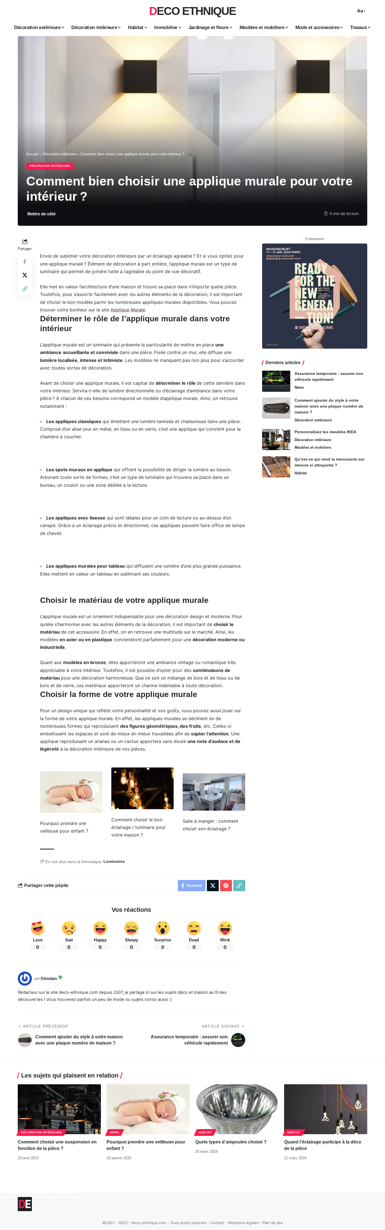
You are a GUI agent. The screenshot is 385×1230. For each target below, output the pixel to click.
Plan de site (272, 1222)
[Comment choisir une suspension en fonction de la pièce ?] (59, 1109)
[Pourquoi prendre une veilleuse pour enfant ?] (71, 792)
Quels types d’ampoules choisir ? (231, 1142)
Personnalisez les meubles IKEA (325, 432)
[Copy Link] (25, 288)
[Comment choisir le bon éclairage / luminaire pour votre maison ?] (142, 788)
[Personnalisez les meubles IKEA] (276, 439)
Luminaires (114, 861)
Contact (217, 1222)
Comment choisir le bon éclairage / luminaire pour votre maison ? (138, 827)
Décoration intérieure (59, 154)
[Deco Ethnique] (25, 1204)
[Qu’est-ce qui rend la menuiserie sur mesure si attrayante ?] (276, 466)
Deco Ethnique (192, 11)
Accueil (32, 154)
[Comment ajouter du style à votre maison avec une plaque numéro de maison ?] (276, 408)
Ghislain (49, 978)
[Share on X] (25, 275)
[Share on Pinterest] (226, 885)
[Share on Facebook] (25, 261)
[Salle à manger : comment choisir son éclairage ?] (214, 792)
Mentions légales (243, 1222)
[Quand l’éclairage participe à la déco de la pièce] (325, 1109)
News (299, 387)
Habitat (301, 473)
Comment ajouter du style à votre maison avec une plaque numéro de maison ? (329, 406)
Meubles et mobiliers (313, 447)
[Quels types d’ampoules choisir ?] (236, 1109)
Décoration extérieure (313, 420)
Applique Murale (127, 310)
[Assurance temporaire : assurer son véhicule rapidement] (276, 381)
